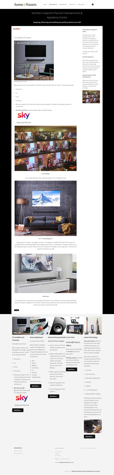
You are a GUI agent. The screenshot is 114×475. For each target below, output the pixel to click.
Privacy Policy (19, 453)
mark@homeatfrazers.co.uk (66, 462)
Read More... (18, 410)
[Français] (19, 29)
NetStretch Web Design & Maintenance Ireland (86, 471)
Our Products (19, 451)
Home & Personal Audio (57, 337)
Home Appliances (36, 337)
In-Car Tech (70, 337)
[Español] (15, 29)
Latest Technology (90, 337)
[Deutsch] (16, 29)
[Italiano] (18, 29)
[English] (14, 29)
